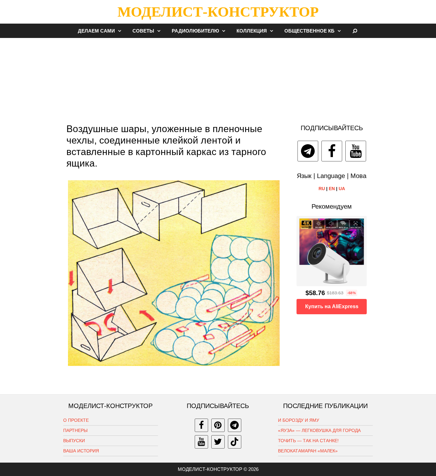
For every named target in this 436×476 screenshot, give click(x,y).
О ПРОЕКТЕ (76, 420)
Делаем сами (96, 30)
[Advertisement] (218, 78)
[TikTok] (234, 442)
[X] (218, 442)
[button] (121, 31)
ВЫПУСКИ (74, 440)
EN (332, 188)
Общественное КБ (309, 30)
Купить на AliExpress (331, 306)
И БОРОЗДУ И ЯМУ (298, 420)
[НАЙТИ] (355, 31)
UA (342, 188)
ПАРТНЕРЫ (75, 430)
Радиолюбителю (195, 30)
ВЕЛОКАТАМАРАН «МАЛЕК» (308, 450)
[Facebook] (331, 151)
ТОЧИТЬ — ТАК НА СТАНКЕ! (308, 440)
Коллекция (252, 30)
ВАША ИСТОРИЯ (81, 450)
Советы (143, 30)
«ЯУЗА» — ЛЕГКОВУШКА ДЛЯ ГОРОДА (319, 430)
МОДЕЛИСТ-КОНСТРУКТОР (218, 12)
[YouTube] (355, 151)
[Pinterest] (218, 425)
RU (322, 188)
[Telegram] (307, 151)
